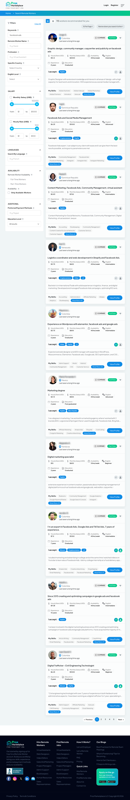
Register (114, 5)
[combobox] (24, 57)
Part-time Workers (18, 184)
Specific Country (16, 63)
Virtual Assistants (43, 750)
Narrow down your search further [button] (110, 26)
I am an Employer (84, 747)
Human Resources (44, 777)
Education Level (15, 219)
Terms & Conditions (28, 796)
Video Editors (42, 758)
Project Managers (44, 766)
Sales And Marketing (45, 762)
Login (106, 5)
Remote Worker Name (18, 41)
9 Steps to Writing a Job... (106, 764)
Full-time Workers (18, 179)
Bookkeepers (42, 773)
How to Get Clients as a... (106, 760)
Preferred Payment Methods (21, 208)
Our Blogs (101, 742)
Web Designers (43, 754)
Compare (101, 38)
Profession (13, 52)
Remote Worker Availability (20, 174)
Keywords (13, 30)
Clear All (38, 24)
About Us (80, 782)
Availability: (13, 188)
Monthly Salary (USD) (23, 97)
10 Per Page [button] (87, 26)
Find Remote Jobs (84, 778)
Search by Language (17, 154)
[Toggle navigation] (122, 5)
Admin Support (43, 770)
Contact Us (81, 786)
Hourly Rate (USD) (22, 122)
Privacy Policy (12, 796)
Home (8, 13)
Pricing (79, 761)
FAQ (78, 757)
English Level (14, 74)
